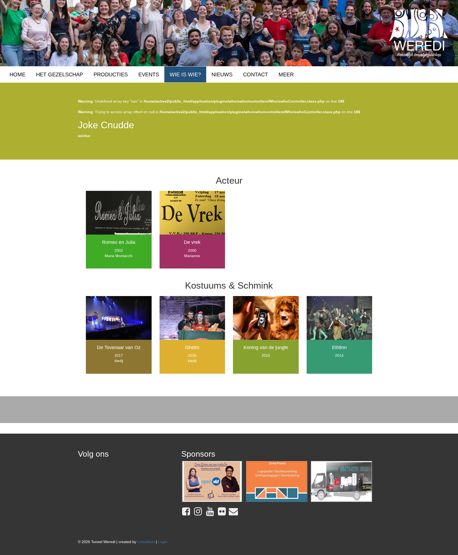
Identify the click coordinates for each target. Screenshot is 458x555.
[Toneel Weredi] (418, 32)
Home (17, 74)
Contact (255, 74)
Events (148, 74)
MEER (286, 74)
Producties (111, 74)
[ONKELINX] (341, 481)
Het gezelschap (59, 74)
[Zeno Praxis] (276, 481)
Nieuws (222, 74)
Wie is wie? (185, 74)
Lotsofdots (146, 542)
